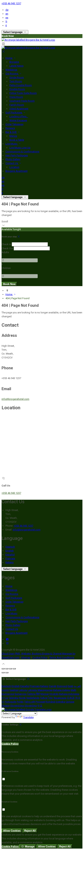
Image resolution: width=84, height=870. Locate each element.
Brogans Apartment (16, 171)
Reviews (10, 128)
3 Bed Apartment (18, 108)
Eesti (70, 686)
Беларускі (21, 693)
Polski (20, 701)
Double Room (17, 89)
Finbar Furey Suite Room (23, 93)
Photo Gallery (12, 159)
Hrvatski (54, 693)
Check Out (7, 248)
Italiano (9, 562)
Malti (73, 690)
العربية (77, 686)
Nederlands (32, 697)
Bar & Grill (11, 132)
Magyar (44, 693)
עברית (5, 697)
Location (14, 167)
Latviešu (32, 690)
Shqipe (6, 705)
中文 (39, 705)
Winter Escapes (18, 120)
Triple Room (16, 96)
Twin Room (15, 81)
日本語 (71, 697)
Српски (70, 701)
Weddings (11, 69)
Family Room (16, 104)
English (9, 550)
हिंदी (38, 693)
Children (6, 268)
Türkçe (43, 697)
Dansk (52, 686)
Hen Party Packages (16, 155)
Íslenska (13, 697)
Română (50, 701)
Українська (59, 697)
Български (8, 693)
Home (9, 58)
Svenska (60, 701)
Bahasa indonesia (69, 693)
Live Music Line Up (19, 147)
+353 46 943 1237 (11, 3)
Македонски (45, 690)
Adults (5, 252)
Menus (13, 135)
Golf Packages (14, 112)
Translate (28, 717)
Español (10, 554)
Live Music (11, 143)
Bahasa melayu (61, 690)
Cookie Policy (39, 657)
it (6, 25)
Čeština (31, 693)
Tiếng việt (29, 701)
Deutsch (10, 546)
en (6, 13)
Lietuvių (23, 690)
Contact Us (12, 163)
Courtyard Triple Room (22, 100)
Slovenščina (17, 705)
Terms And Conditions (61, 657)
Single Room (16, 77)
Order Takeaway (14, 124)
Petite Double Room (20, 85)
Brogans (14, 61)
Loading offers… (18, 116)
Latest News (16, 65)
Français (10, 558)
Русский (40, 701)
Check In (6, 244)
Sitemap (25, 657)
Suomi (5, 690)
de (6, 9)
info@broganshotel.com (15, 399)
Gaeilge (13, 690)
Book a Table (16, 139)
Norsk (22, 697)
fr (6, 21)
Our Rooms (12, 73)
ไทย (50, 697)
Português (10, 701)
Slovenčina (30, 705)
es (6, 17)
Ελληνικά (62, 686)
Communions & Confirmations (22, 151)
